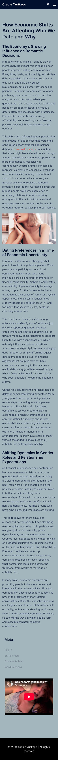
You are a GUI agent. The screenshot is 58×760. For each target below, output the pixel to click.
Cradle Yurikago (14, 4)
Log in (8, 649)
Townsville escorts (25, 149)
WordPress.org (13, 667)
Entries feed (12, 655)
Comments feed (14, 661)
